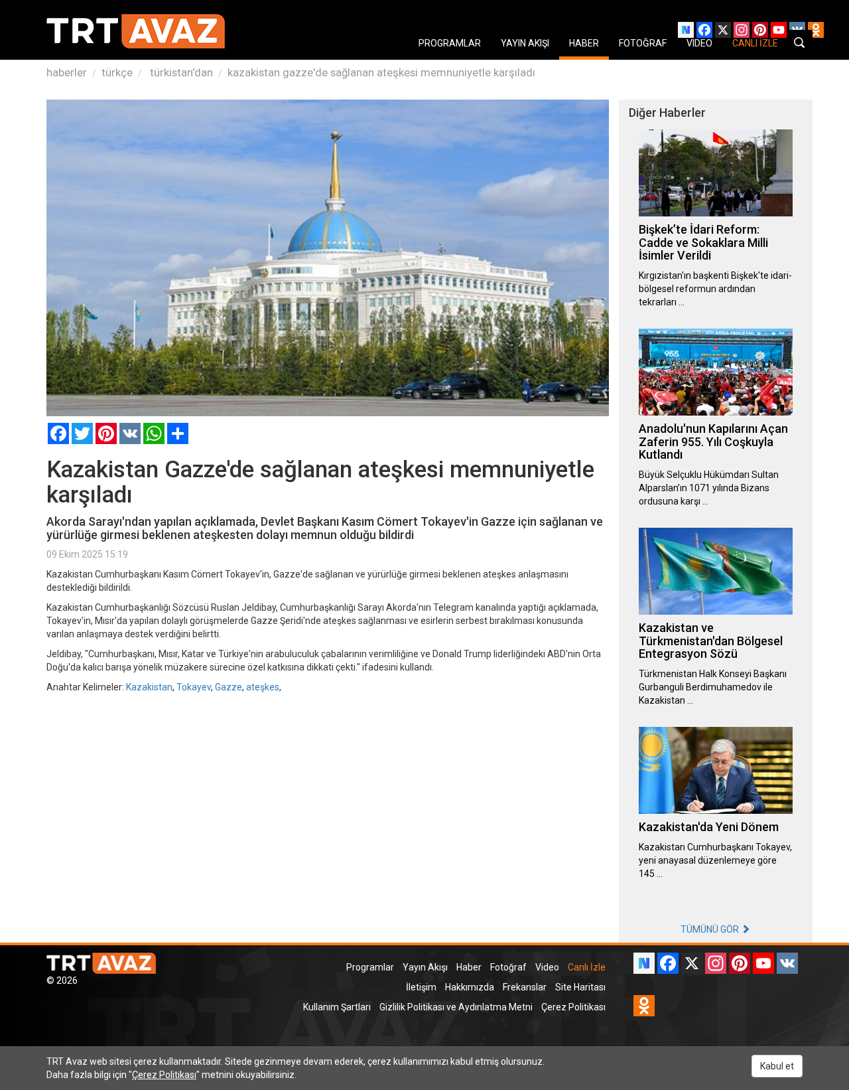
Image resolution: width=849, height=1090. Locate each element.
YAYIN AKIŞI (525, 43)
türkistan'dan (180, 72)
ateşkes (262, 687)
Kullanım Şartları (337, 1007)
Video (547, 967)
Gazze (228, 687)
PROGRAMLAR (450, 43)
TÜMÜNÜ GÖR (711, 929)
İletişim (421, 987)
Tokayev (193, 687)
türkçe (117, 72)
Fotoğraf (508, 967)
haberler (66, 72)
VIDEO (699, 43)
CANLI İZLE (755, 43)
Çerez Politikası (573, 1007)
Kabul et (777, 1066)
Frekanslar (525, 987)
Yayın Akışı (425, 967)
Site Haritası (580, 987)
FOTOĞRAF (643, 43)
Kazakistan (149, 687)
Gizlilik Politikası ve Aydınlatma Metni (456, 1007)
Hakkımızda (469, 987)
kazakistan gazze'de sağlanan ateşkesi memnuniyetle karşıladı (381, 72)
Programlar (370, 967)
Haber (469, 967)
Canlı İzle (587, 967)
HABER (584, 43)
